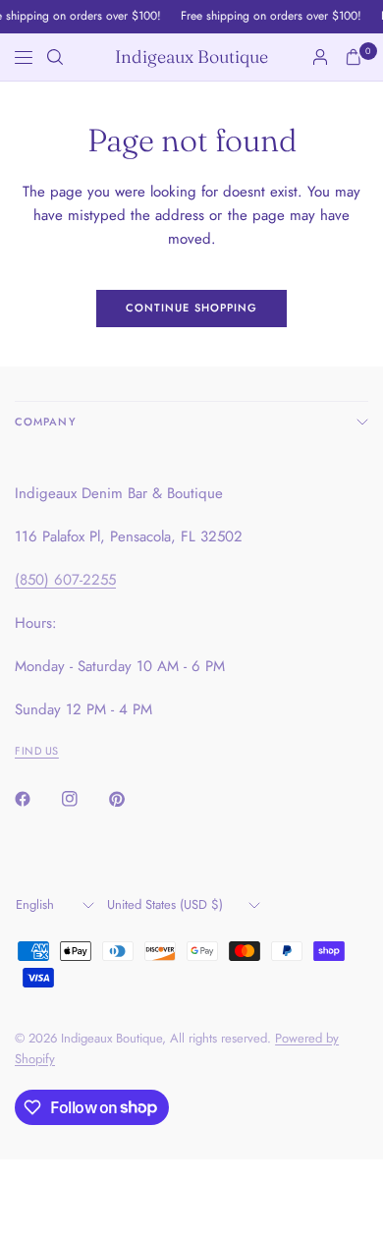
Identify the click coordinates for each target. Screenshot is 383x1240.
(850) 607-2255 (65, 580)
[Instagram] (83, 798)
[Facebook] (36, 798)
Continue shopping (192, 307)
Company (46, 421)
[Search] (55, 57)
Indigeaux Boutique (191, 57)
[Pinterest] (130, 798)
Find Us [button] (37, 751)
